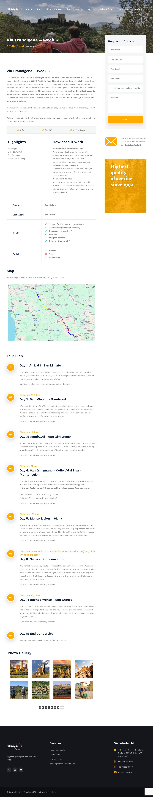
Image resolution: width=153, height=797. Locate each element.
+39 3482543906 (125, 761)
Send (125, 119)
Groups (91, 9)
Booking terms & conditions (62, 764)
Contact (138, 9)
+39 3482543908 (125, 767)
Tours (39, 9)
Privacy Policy (56, 759)
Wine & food (106, 9)
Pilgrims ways (54, 9)
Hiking (69, 9)
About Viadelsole (57, 750)
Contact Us (55, 754)
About (29, 9)
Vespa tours (123, 9)
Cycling (80, 9)
